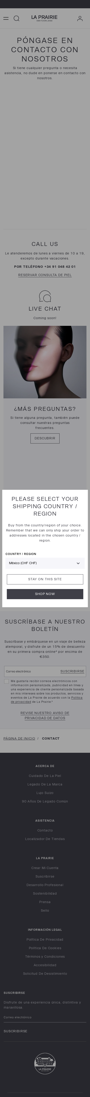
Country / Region (21, 554)
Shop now (45, 594)
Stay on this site (45, 579)
